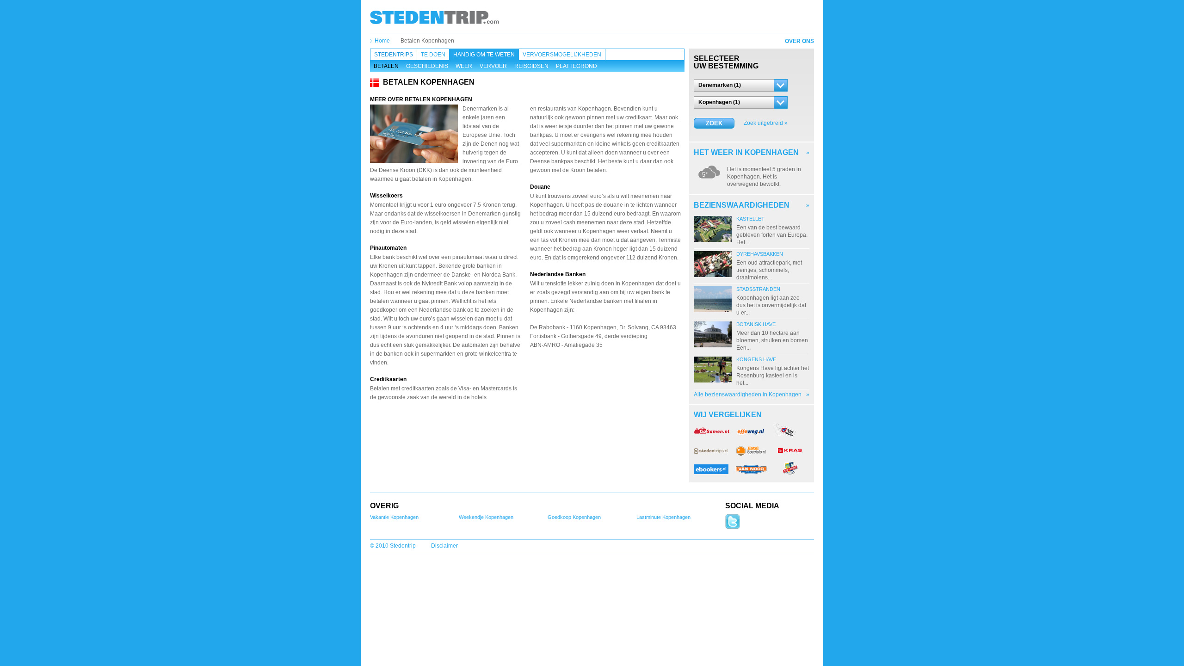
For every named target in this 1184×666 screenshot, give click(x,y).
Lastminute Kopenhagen (663, 517)
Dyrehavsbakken (759, 254)
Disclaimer (444, 546)
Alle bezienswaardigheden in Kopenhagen (748, 394)
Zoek (714, 123)
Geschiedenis (427, 66)
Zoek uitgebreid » (766, 123)
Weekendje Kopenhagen (486, 517)
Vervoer (493, 66)
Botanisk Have (756, 324)
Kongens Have (756, 359)
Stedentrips (393, 54)
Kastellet (750, 219)
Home (382, 40)
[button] (741, 85)
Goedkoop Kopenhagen (574, 517)
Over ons (799, 41)
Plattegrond (576, 66)
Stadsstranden (758, 289)
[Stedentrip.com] (434, 17)
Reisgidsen (531, 66)
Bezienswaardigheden (741, 205)
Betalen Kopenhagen (427, 40)
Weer (464, 66)
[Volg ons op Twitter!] (732, 527)
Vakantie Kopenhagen (394, 517)
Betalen (386, 66)
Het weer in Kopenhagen (746, 152)
